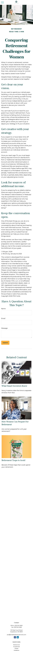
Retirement (16, 645)
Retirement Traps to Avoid (13, 460)
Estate (16, 648)
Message (4, 328)
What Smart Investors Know (14, 386)
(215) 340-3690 (18, 625)
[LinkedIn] (18, 637)
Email (3, 318)
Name (3, 309)
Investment (16, 646)
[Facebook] (15, 637)
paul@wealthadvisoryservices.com (16, 634)
